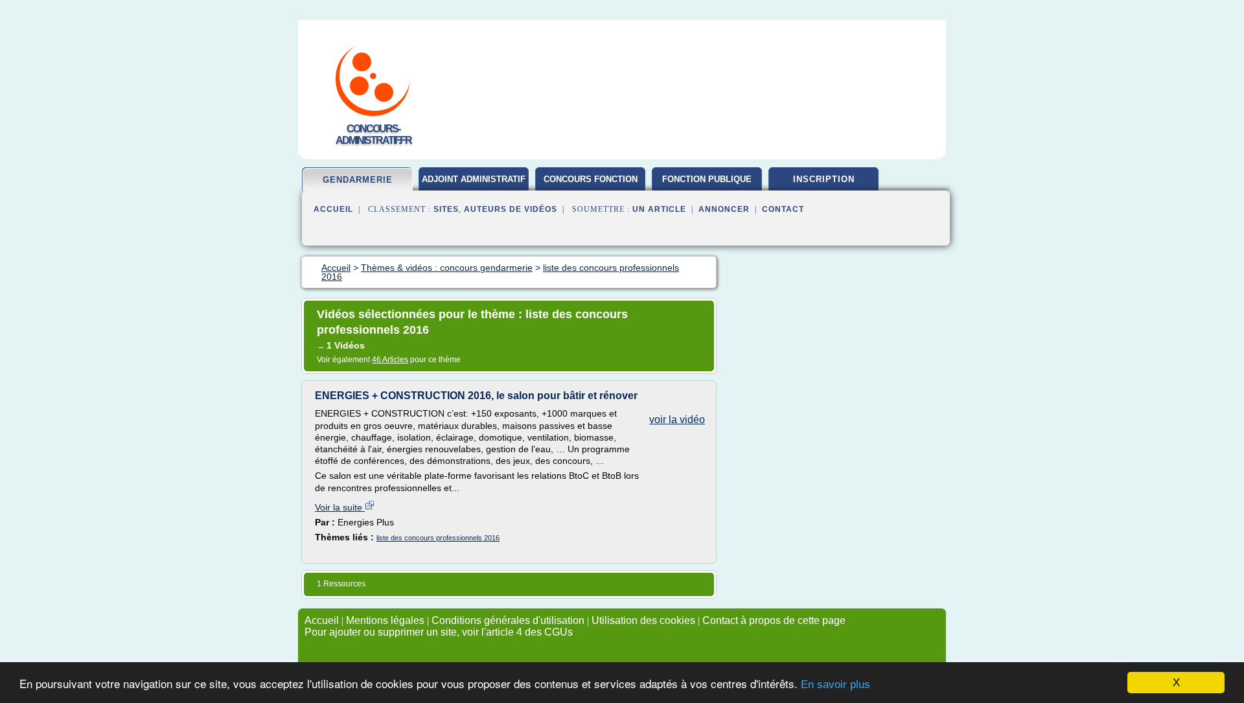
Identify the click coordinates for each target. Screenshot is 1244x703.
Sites (446, 209)
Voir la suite (340, 507)
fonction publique (707, 179)
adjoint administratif (473, 179)
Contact (783, 209)
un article (659, 209)
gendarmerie (358, 180)
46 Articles (390, 359)
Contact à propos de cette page (774, 620)
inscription (824, 179)
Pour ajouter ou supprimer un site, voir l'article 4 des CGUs (439, 632)
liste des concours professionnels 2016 (438, 538)
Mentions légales (385, 620)
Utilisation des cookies (643, 620)
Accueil (333, 209)
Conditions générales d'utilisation (508, 620)
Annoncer (724, 209)
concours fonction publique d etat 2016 (590, 184)
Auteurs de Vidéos (510, 209)
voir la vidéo (677, 419)
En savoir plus (835, 684)
